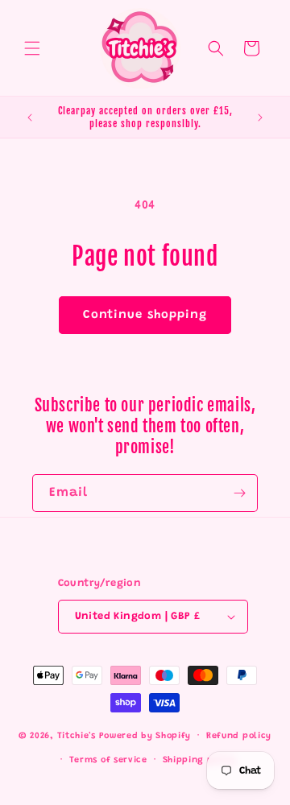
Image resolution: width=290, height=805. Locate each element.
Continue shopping (145, 315)
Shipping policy (200, 760)
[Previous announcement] (30, 117)
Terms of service (108, 760)
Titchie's (76, 736)
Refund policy (238, 736)
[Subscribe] (239, 493)
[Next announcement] (260, 117)
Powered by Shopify (145, 736)
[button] (32, 48)
